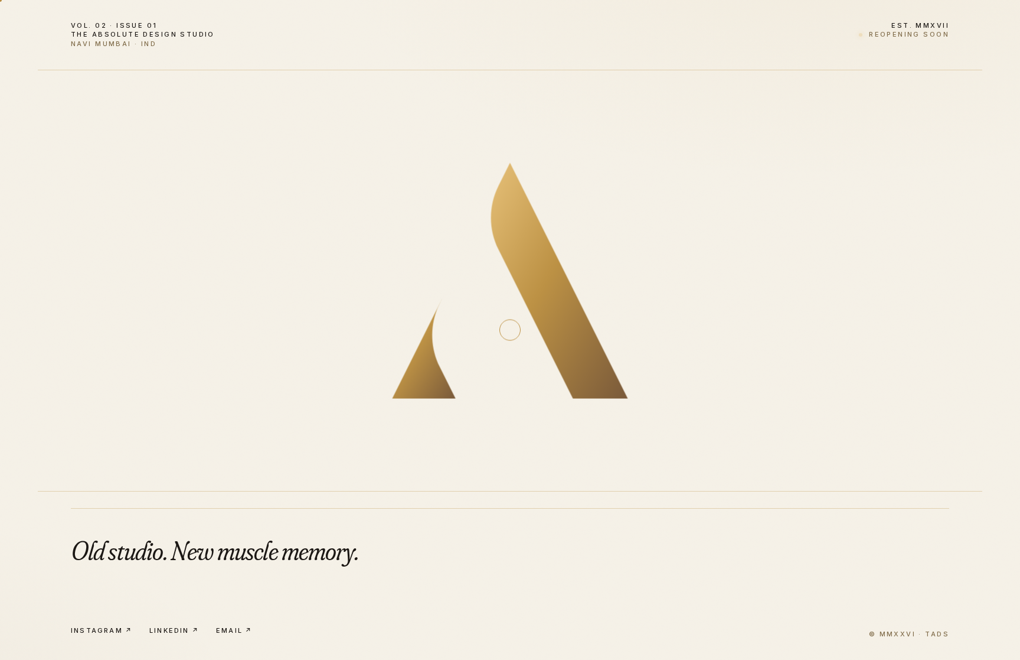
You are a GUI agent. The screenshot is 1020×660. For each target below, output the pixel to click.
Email (234, 630)
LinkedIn (174, 630)
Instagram (102, 630)
